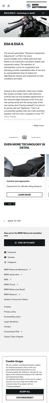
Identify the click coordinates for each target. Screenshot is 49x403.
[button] (3, 5)
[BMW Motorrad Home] (36, 6)
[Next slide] (13, 203)
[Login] (8, 5)
